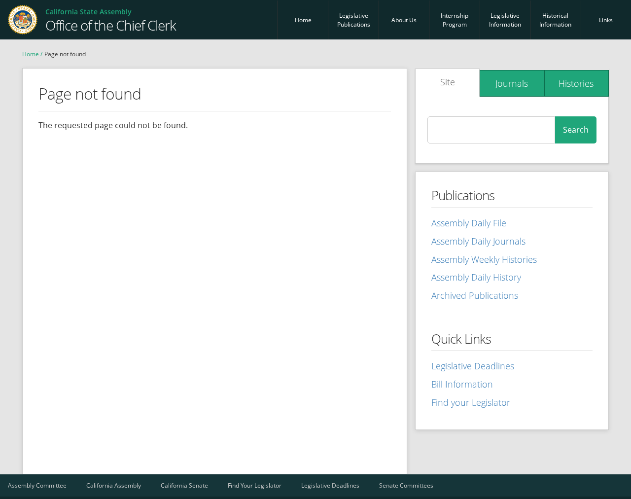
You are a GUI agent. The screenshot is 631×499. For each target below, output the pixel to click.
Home (303, 20)
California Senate (184, 485)
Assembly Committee (37, 485)
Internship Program (454, 20)
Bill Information (462, 384)
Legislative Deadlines (472, 366)
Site (447, 82)
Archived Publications (474, 295)
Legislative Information (505, 20)
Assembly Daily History (476, 277)
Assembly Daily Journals (478, 241)
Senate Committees (406, 485)
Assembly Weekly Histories (484, 259)
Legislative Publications (353, 20)
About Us (404, 20)
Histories (576, 83)
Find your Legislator (470, 402)
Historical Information (555, 20)
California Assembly (113, 485)
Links (606, 20)
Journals (511, 83)
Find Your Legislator (254, 485)
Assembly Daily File (468, 223)
